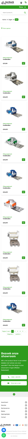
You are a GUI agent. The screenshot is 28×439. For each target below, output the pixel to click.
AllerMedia (15, 436)
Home (4, 19)
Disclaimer (15, 431)
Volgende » (10, 334)
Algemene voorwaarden (7, 431)
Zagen (10, 19)
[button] (14, 402)
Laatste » (18, 334)
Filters (6, 28)
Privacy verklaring (22, 431)
